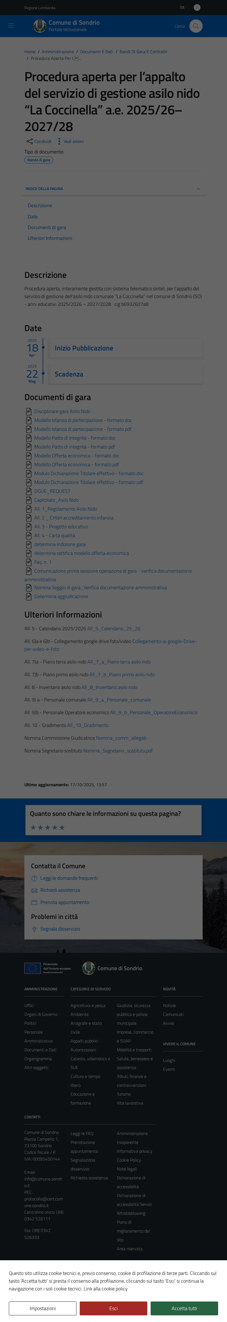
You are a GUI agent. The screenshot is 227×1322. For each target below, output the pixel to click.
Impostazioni (43, 1308)
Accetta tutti (184, 1308)
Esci (113, 1308)
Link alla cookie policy (106, 1288)
